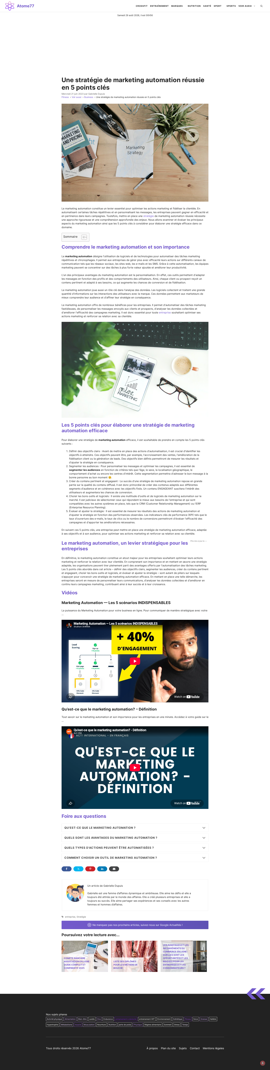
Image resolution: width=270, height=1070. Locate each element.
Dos (99, 1019)
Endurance (108, 1019)
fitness (188, 1019)
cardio (92, 1019)
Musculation (89, 1024)
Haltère (213, 1019)
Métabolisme (66, 1024)
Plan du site (168, 1048)
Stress (177, 1024)
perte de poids (125, 1024)
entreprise (165, 312)
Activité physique (54, 1019)
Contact (195, 1048)
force (195, 1019)
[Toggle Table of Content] (82, 237)
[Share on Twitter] (78, 868)
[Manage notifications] (262, 1063)
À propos (152, 1048)
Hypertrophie (52, 1024)
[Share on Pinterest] (90, 868)
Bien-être (82, 1019)
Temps (185, 1024)
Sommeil (167, 1024)
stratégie (148, 216)
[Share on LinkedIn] (102, 868)
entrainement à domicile (125, 1019)
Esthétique (177, 1019)
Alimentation (70, 1019)
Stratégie (81, 917)
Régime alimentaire (153, 1024)
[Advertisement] (135, 40)
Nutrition (112, 1024)
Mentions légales (213, 1048)
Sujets (183, 1048)
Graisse (204, 1019)
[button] (261, 6)
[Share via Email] (114, 868)
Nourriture (101, 1024)
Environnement (163, 1019)
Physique (138, 1024)
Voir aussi (245, 6)
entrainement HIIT (147, 1019)
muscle (78, 1024)
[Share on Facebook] (67, 868)
